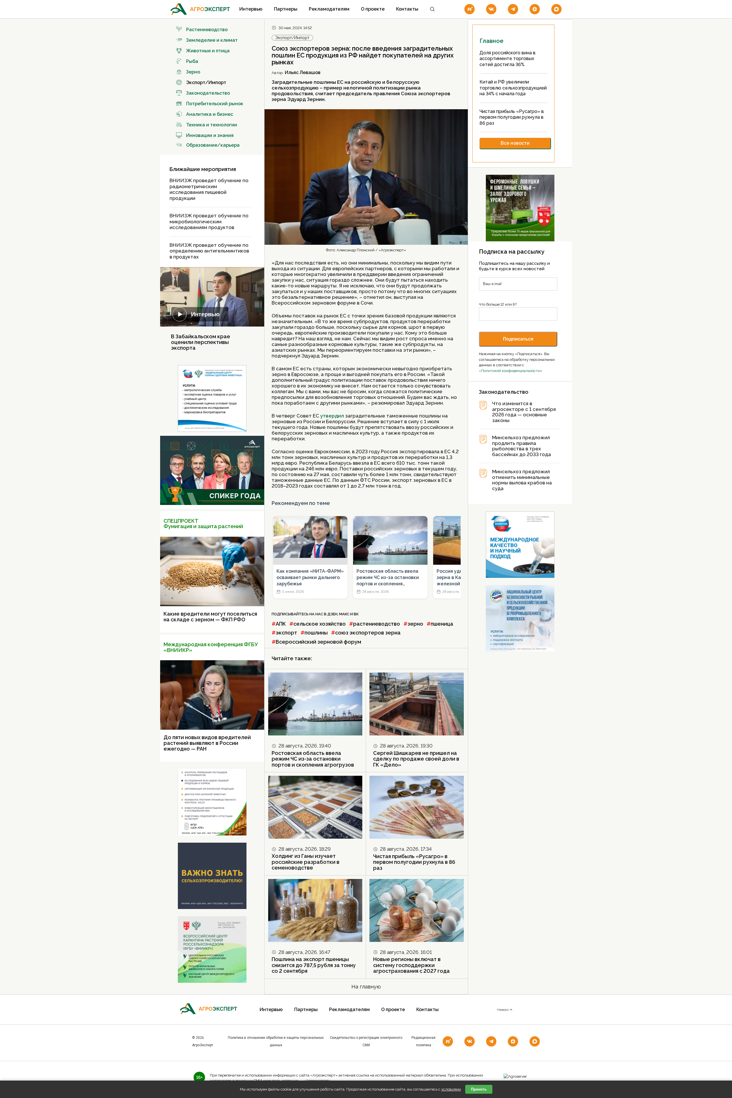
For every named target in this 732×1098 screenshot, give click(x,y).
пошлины (316, 633)
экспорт (286, 633)
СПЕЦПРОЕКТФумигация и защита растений (203, 524)
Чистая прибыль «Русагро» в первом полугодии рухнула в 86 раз (414, 862)
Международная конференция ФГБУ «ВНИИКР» (211, 647)
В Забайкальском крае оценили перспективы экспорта (200, 342)
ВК (356, 614)
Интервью (250, 9)
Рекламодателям (329, 9)
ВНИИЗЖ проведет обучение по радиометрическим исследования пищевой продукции (209, 189)
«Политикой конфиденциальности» (510, 371)
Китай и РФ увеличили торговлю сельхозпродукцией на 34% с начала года (513, 87)
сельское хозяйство (319, 624)
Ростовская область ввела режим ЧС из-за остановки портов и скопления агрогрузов (388, 577)
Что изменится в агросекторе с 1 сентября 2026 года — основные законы (524, 412)
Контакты (407, 9)
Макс (344, 614)
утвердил (332, 416)
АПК (281, 624)
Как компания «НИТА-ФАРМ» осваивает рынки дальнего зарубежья (310, 577)
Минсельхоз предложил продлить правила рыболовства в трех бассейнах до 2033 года (521, 446)
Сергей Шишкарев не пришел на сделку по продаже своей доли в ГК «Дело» (416, 759)
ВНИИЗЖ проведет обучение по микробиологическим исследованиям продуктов (209, 221)
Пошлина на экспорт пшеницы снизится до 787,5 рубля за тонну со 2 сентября (314, 965)
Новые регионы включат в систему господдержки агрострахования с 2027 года (411, 965)
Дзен (332, 614)
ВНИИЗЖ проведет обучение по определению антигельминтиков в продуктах (209, 251)
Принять (479, 1089)
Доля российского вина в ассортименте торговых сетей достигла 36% (508, 58)
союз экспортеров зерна (368, 633)
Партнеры (285, 9)
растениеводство (376, 624)
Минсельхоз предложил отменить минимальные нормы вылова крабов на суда (522, 480)
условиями (451, 1089)
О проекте (373, 9)
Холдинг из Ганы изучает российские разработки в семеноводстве (305, 862)
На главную (366, 987)
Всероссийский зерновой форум (318, 642)
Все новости (515, 143)
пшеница (442, 624)
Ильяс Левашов (303, 72)
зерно (415, 624)
